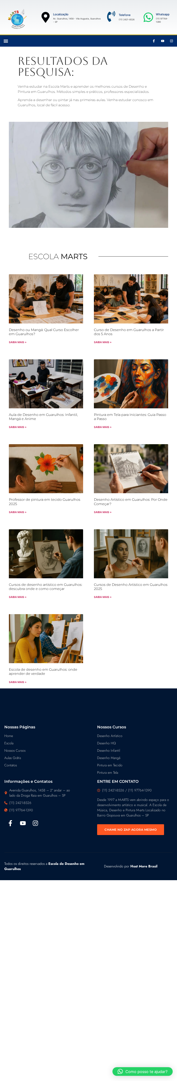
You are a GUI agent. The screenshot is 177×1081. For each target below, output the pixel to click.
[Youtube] (163, 41)
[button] (5, 40)
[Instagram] (171, 41)
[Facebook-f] (154, 41)
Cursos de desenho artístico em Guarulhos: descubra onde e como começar (45, 587)
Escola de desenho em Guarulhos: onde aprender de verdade (43, 671)
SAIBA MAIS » (18, 342)
